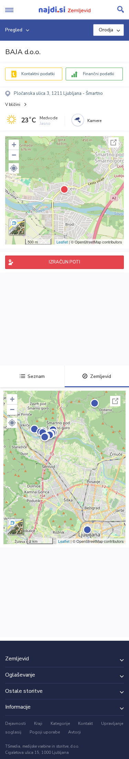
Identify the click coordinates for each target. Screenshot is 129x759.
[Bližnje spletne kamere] (78, 120)
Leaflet (62, 241)
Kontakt (85, 723)
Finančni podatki (98, 74)
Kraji (38, 723)
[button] (14, 168)
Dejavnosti (15, 723)
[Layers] (16, 226)
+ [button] (14, 144)
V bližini (12, 104)
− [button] (14, 155)
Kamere (94, 120)
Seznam (36, 376)
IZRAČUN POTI (64, 262)
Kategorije (60, 723)
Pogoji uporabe (45, 732)
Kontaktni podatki (38, 74)
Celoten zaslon (113, 142)
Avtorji (74, 732)
